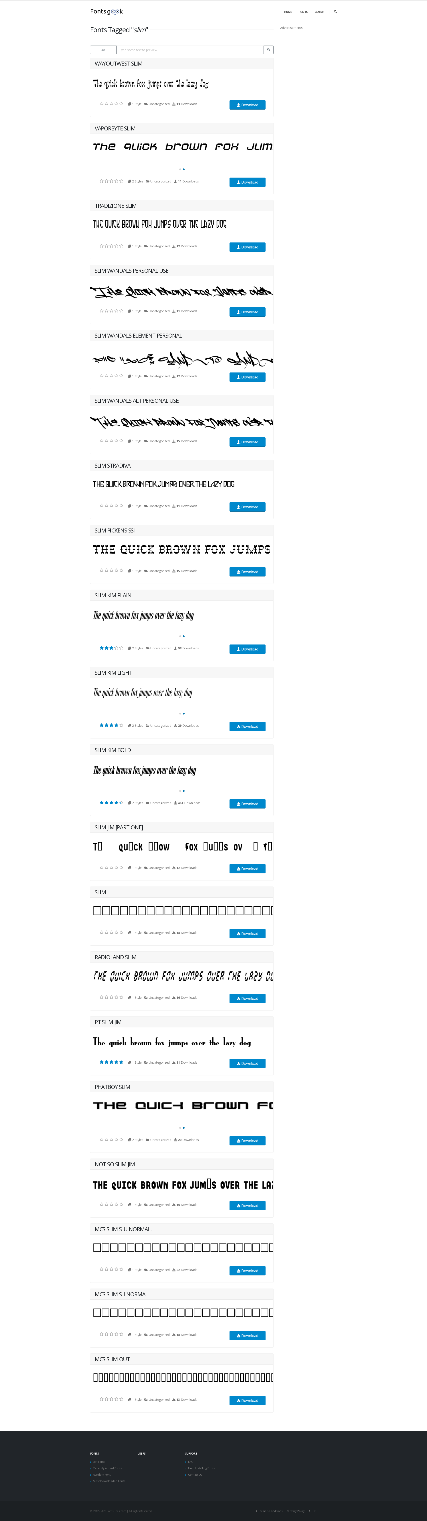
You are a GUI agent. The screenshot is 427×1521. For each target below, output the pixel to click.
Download (249, 104)
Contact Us (195, 1475)
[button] (180, 169)
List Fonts (99, 1462)
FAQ (190, 1462)
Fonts (303, 12)
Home (288, 12)
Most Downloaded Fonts (109, 1481)
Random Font (102, 1475)
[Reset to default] (269, 50)
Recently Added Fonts (107, 1468)
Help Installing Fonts (201, 1468)
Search (319, 12)
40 (103, 50)
